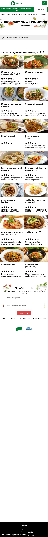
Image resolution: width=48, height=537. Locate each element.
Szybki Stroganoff (33, 232)
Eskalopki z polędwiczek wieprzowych (35, 169)
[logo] (17, 3)
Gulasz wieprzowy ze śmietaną (34, 137)
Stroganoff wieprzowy (34, 72)
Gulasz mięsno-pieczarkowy (31, 265)
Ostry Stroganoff (8, 136)
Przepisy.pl (5, 14)
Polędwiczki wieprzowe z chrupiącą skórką (12, 233)
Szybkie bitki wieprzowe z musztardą (35, 201)
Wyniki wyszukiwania (18, 14)
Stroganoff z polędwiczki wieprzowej (12, 105)
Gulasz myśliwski (8, 264)
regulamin (24, 529)
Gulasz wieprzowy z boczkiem (9, 201)
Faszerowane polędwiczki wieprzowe (12, 169)
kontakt (24, 526)
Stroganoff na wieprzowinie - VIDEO (10, 73)
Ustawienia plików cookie (14, 534)
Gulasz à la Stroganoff (34, 104)
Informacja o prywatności (24, 532)
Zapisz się (24, 313)
